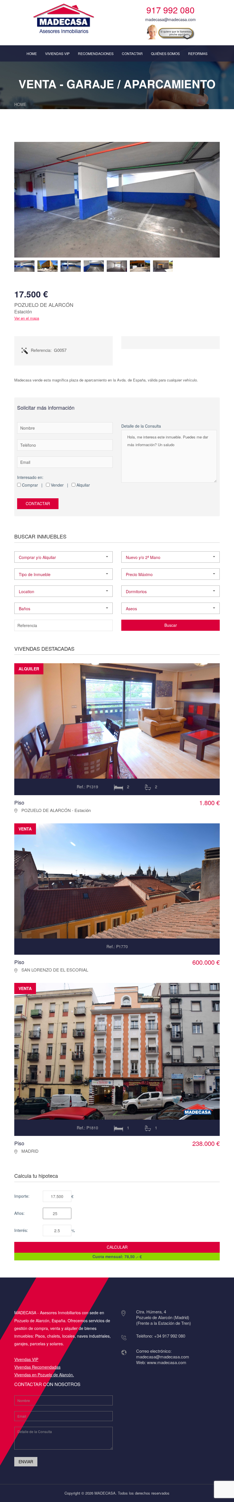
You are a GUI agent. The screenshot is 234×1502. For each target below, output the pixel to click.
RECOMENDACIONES (96, 53)
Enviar (26, 1461)
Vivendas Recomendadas (37, 1367)
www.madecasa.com (166, 1362)
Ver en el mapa (26, 318)
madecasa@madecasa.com (170, 19)
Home (20, 104)
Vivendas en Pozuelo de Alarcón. (44, 1374)
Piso (19, 802)
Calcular (117, 1247)
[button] (63, 557)
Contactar (38, 503)
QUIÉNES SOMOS (165, 53)
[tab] (24, 266)
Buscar (170, 625)
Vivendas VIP (26, 1359)
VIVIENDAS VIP (57, 53)
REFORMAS (197, 53)
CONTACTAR (132, 53)
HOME (32, 53)
